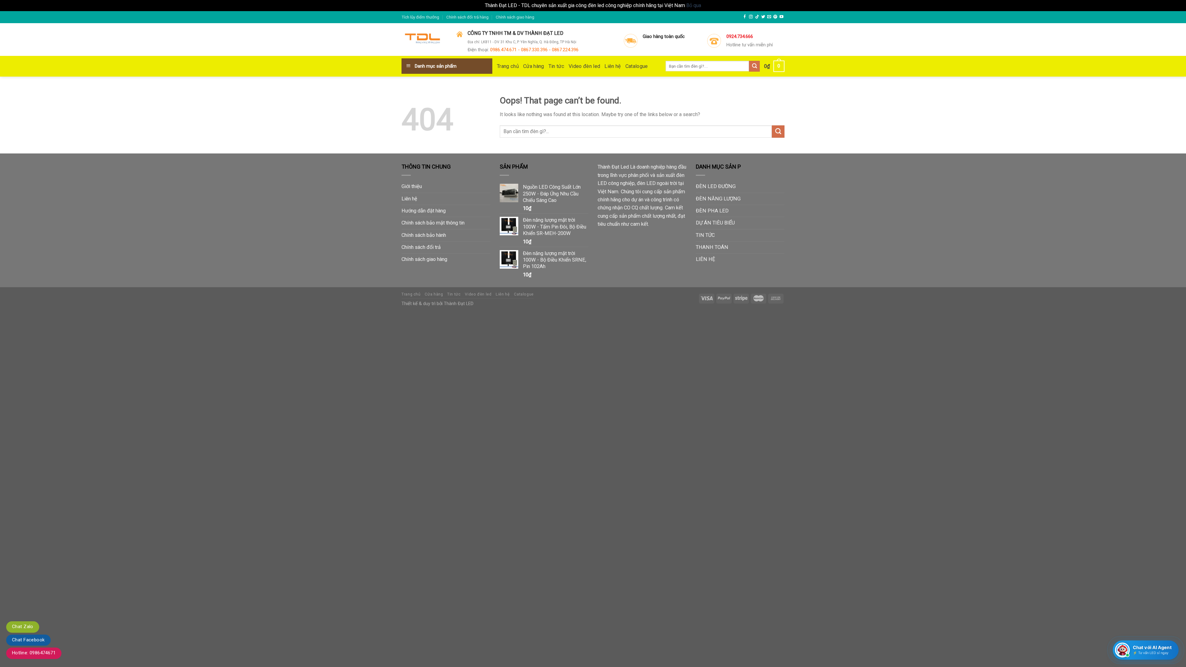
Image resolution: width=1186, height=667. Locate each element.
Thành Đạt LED (458, 303)
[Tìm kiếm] (754, 66)
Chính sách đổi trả (421, 247)
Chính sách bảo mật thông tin (433, 223)
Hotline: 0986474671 (34, 653)
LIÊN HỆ (705, 259)
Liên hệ (612, 66)
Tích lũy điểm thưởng (420, 17)
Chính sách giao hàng (515, 17)
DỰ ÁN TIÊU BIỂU (715, 223)
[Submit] (778, 131)
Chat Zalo (22, 626)
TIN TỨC (705, 235)
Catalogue (636, 66)
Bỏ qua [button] (693, 5)
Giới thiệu (412, 186)
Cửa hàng (533, 66)
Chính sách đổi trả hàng (467, 17)
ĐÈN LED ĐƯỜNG (716, 186)
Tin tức (556, 66)
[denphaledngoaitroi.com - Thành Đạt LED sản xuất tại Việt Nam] (424, 39)
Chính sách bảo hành (424, 235)
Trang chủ (508, 66)
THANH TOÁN (712, 247)
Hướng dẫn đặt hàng (424, 211)
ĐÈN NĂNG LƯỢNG (718, 199)
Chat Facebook (28, 640)
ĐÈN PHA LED (712, 211)
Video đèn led (584, 66)
